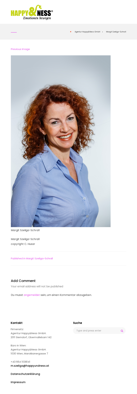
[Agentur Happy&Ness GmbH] (32, 12)
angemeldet (32, 295)
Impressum (18, 382)
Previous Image (20, 49)
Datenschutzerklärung (25, 374)
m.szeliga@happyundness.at (30, 365)
